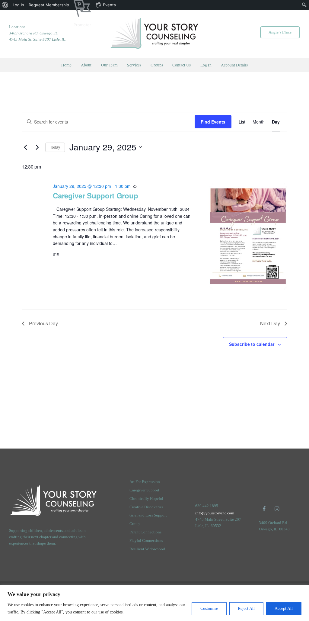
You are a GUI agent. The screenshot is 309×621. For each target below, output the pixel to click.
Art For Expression (144, 481)
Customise (209, 608)
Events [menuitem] (109, 4)
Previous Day (43, 323)
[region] (154, 603)
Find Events (213, 122)
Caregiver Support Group (95, 195)
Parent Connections (145, 532)
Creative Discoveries (146, 507)
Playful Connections (146, 540)
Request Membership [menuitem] (49, 4)
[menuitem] (5, 5)
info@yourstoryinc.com (214, 513)
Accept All (284, 608)
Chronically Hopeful (146, 498)
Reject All (246, 608)
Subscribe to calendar (251, 344)
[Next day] (37, 147)
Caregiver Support (144, 490)
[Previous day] (25, 147)
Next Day (270, 323)
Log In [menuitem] (18, 4)
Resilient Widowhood (147, 549)
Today (55, 147)
